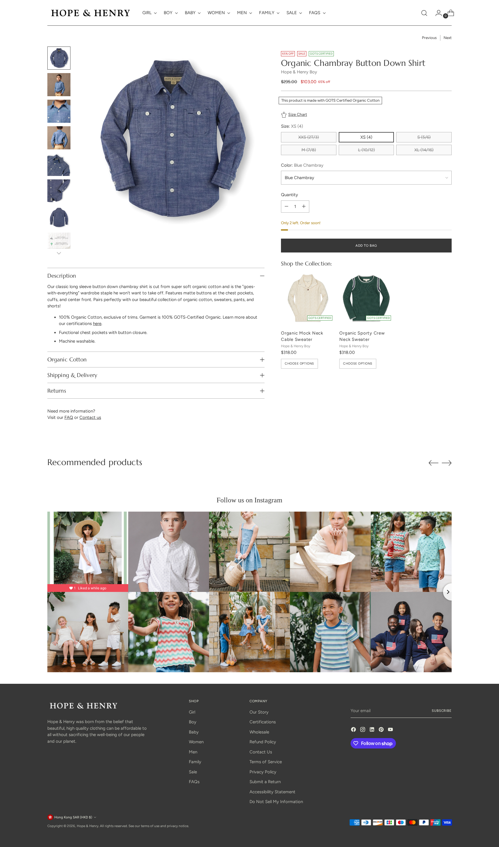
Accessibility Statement (272, 791)
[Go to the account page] (436, 13)
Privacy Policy (263, 771)
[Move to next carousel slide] (447, 463)
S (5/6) (424, 137)
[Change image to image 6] (58, 191)
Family (195, 761)
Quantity (289, 194)
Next (448, 37)
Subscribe (442, 711)
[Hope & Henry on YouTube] (391, 730)
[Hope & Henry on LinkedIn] (372, 730)
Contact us (90, 417)
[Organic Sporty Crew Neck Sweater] (366, 298)
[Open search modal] (424, 13)
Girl (192, 712)
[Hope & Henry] (90, 13)
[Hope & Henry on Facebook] (354, 730)
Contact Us (261, 752)
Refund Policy (263, 741)
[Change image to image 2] (58, 84)
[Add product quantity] (304, 206)
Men (193, 752)
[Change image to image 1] (58, 58)
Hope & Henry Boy (299, 72)
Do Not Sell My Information (276, 801)
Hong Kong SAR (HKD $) (73, 817)
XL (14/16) (423, 150)
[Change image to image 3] (58, 111)
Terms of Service (266, 761)
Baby (194, 732)
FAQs (194, 781)
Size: (292, 126)
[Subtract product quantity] (286, 206)
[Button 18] (58, 253)
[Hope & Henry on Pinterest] (381, 730)
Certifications (263, 722)
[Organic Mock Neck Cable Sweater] (308, 298)
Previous (429, 37)
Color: (302, 165)
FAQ (68, 417)
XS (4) (366, 137)
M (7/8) (308, 150)
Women (196, 741)
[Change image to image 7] (58, 217)
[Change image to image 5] (58, 164)
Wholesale (259, 732)
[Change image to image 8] (58, 244)
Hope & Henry (87, 826)
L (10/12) (366, 150)
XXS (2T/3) (308, 137)
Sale (193, 771)
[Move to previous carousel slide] (433, 463)
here (97, 323)
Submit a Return (265, 781)
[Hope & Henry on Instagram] (363, 730)
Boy (192, 722)
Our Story (259, 712)
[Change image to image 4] (58, 137)
